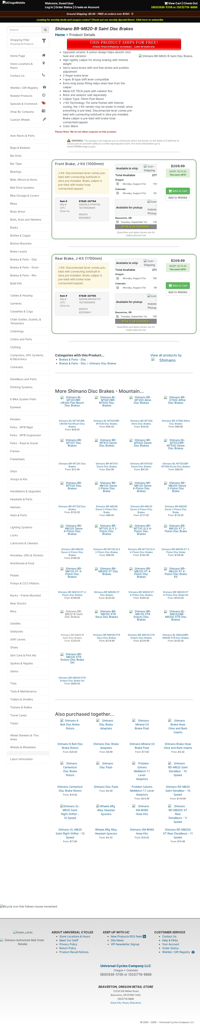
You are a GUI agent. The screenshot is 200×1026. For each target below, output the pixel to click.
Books (14, 227)
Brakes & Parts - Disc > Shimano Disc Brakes (87, 363)
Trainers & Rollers (21, 707)
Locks (14, 535)
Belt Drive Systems (22, 187)
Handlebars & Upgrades (25, 491)
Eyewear (15, 407)
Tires (13, 683)
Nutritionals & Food (22, 563)
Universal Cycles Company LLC (125, 966)
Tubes (14, 723)
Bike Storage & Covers (24, 195)
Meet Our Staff (68, 940)
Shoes (14, 647)
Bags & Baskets (20, 147)
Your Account (170, 944)
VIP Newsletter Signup (125, 944)
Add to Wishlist (177, 197)
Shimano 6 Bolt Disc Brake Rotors (70, 745)
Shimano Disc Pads (106, 786)
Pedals (14, 575)
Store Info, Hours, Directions (126, 1002)
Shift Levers (17, 639)
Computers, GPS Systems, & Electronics (27, 357)
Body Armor (17, 211)
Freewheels (17, 459)
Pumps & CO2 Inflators (24, 583)
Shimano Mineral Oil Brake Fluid (141, 745)
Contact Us (17, 75)
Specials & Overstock (24, 103)
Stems (14, 671)
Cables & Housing (21, 295)
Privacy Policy (68, 944)
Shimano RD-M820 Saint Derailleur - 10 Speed (177, 790)
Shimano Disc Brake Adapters (106, 745)
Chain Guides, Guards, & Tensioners (25, 321)
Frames (15, 451)
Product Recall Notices (73, 952)
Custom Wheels (20, 119)
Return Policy (67, 948)
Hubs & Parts (18, 515)
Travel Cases (18, 715)
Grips (13, 471)
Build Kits (16, 283)
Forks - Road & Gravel (24, 443)
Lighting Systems (21, 527)
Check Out (190, 3)
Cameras (15, 303)
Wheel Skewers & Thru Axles (24, 737)
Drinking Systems (21, 387)
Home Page (17, 55)
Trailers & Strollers (21, 699)
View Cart (174, 3)
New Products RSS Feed (127, 936)
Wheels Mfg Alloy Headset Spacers (106, 831)
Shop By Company (22, 111)
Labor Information (21, 759)
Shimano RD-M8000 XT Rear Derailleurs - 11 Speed (178, 833)
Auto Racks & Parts (22, 135)
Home (60, 35)
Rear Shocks (18, 603)
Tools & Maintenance (23, 691)
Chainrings (17, 331)
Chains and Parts (21, 339)
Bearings (15, 171)
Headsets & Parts (21, 499)
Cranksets (16, 367)
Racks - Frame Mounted (25, 595)
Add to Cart (179, 191)
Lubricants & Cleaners (24, 543)
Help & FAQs (170, 940)
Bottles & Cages (20, 235)
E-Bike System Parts (23, 399)
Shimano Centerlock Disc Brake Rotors (70, 788)
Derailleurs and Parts (23, 379)
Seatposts (16, 631)
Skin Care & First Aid (23, 655)
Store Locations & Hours (21, 65)
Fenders (15, 419)
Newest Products (21, 95)
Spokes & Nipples (21, 663)
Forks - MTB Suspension (25, 435)
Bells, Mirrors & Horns (23, 179)
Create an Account (86, 7)
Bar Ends (15, 155)
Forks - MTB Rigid (21, 427)
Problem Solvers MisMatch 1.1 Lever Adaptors (142, 790)
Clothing (15, 347)
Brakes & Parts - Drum (24, 267)
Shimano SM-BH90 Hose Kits (142, 831)
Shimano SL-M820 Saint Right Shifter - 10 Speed (70, 833)
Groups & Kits (18, 479)
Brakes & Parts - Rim (23, 275)
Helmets (15, 507)
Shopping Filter (19, 39)
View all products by (166, 355)
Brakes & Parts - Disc (23, 259)
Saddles (15, 623)
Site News (117, 940)
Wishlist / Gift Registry (24, 87)
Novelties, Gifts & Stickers (26, 555)
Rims (13, 611)
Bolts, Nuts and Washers (25, 219)
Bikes (13, 203)
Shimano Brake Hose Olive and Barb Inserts (178, 745)
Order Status (63, 7)
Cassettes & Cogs (21, 311)
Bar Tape (16, 163)
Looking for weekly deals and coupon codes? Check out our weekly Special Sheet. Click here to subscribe (100, 19)
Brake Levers (18, 251)
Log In (49, 7)
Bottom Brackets (20, 243)
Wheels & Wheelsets (23, 747)
